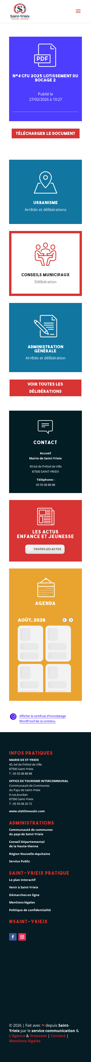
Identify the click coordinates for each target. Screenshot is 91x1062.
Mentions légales (22, 902)
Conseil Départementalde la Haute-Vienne (27, 844)
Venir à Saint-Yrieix (23, 887)
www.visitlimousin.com (27, 811)
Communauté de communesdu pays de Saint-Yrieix (30, 832)
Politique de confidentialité (30, 910)
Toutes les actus (47, 549)
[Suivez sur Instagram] (22, 937)
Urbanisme (45, 202)
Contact (58, 1035)
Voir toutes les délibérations (45, 387)
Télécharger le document (45, 133)
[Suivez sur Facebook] (13, 937)
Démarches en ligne (24, 895)
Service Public (19, 861)
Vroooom (38, 1035)
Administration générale (45, 349)
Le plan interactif (22, 880)
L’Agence (17, 1035)
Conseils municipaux (45, 274)
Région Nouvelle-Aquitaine (29, 854)
